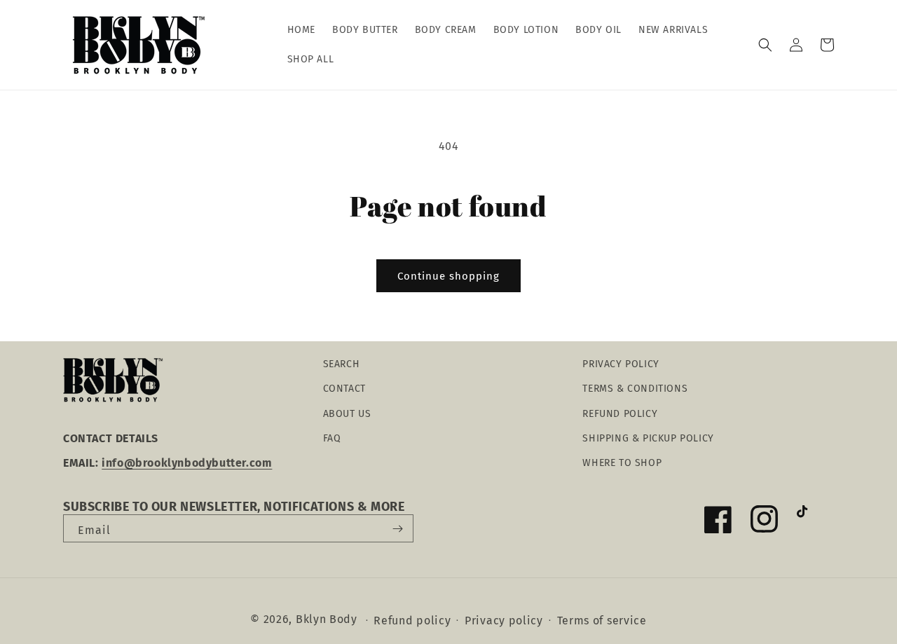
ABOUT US (347, 414)
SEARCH (341, 364)
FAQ (332, 438)
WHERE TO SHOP (622, 463)
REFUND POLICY (619, 414)
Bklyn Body (326, 619)
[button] (765, 44)
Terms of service (602, 620)
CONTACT (344, 389)
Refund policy (412, 620)
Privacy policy (504, 620)
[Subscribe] (397, 528)
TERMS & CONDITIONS (634, 389)
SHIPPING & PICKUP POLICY (647, 438)
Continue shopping (448, 276)
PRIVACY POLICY (620, 364)
